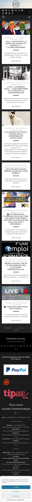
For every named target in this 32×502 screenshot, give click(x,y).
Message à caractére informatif (16, 167)
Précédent (8, 328)
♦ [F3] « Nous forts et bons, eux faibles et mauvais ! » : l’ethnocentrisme (16, 44)
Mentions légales (20, 499)
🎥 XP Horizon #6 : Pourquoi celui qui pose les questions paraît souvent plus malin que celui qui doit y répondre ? (16, 219)
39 (22, 328)
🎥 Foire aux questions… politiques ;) (16, 308)
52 (26, 328)
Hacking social (16, 339)
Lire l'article (16, 61)
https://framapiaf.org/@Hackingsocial (16, 431)
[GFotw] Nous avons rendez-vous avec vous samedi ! (16, 171)
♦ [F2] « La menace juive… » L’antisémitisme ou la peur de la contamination (16, 90)
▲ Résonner (16, 304)
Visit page (16, 4)
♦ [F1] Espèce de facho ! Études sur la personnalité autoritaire (16, 135)
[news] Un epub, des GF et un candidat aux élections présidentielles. (16, 266)
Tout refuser (16, 491)
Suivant (16, 330)
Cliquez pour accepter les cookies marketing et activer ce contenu (16, 199)
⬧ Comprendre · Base (16, 212)
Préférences (16, 496)
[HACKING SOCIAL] (3, 18)
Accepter (16, 487)
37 (17, 328)
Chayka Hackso (22, 210)
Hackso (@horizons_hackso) (20, 438)
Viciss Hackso (20, 37)
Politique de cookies (11, 499)
